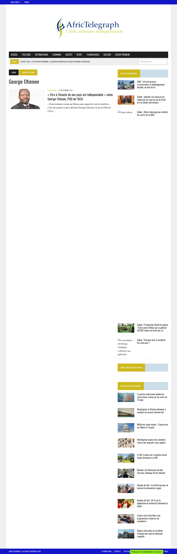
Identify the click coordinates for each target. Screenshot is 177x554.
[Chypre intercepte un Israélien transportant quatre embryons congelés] (126, 536)
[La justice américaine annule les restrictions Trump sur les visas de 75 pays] (126, 400)
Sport (79, 54)
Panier (26, 2)
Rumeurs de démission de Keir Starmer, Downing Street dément (151, 471)
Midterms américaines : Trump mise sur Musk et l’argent (152, 426)
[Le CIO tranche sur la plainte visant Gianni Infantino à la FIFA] (126, 460)
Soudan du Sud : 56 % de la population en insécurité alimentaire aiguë (152, 503)
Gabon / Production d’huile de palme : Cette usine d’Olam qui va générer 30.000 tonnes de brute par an (152, 327)
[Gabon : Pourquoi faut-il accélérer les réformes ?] (126, 354)
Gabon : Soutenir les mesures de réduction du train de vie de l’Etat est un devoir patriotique (151, 99)
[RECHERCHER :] (153, 61)
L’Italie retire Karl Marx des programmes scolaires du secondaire (148, 518)
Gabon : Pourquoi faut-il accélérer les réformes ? (151, 341)
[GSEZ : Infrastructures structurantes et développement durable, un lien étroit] (126, 87)
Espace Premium (122, 54)
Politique (26, 54)
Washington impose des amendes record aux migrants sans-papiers (151, 441)
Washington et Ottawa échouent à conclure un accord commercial (151, 411)
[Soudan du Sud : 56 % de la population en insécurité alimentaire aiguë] (126, 506)
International (41, 54)
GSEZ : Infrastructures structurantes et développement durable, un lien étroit (151, 84)
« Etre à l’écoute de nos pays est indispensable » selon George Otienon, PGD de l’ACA (80, 96)
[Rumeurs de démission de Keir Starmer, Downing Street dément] (126, 475)
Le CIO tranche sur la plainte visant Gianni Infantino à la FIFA (152, 456)
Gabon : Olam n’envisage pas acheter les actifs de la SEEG (152, 113)
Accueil (14, 54)
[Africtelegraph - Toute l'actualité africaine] (88, 28)
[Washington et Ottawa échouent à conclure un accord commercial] (126, 415)
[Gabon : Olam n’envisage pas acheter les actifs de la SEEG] (126, 315)
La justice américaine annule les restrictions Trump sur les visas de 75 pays (152, 397)
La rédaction (106, 551)
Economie (57, 54)
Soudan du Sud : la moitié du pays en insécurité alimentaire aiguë (152, 487)
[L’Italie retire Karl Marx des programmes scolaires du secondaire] (126, 521)
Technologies (93, 54)
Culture (107, 54)
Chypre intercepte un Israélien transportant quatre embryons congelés (150, 533)
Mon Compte (15, 2)
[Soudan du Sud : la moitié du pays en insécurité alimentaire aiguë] (126, 491)
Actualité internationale (130, 386)
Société (68, 54)
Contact (117, 551)
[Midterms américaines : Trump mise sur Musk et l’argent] (126, 430)
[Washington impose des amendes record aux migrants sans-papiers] (126, 445)
